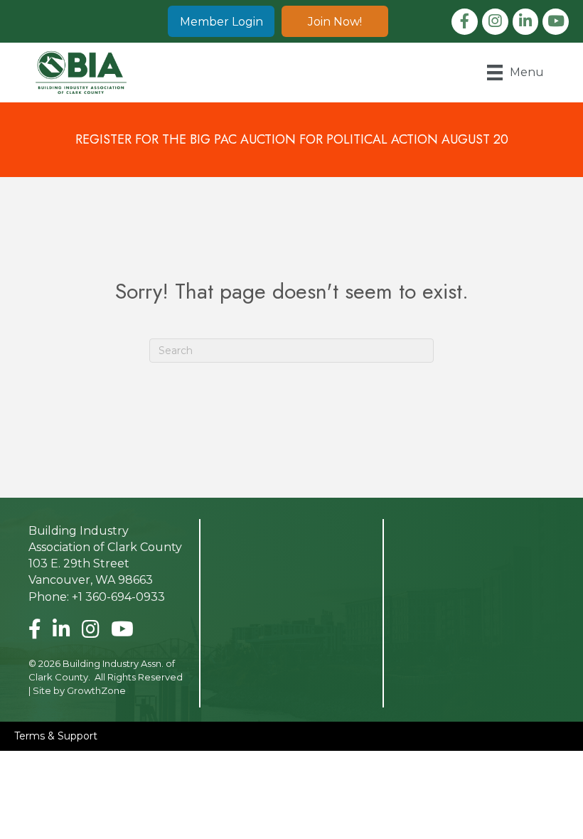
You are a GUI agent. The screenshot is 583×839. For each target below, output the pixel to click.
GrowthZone (96, 690)
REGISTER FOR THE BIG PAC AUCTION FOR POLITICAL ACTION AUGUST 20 (291, 139)
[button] (221, 21)
